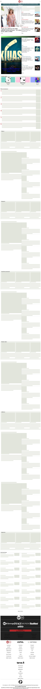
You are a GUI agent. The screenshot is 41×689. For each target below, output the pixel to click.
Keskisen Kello (37, 687)
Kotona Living (25, 687)
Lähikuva (3, 412)
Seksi (20, 674)
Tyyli (20, 654)
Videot (2, 131)
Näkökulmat (8, 650)
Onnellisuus (20, 673)
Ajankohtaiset (8, 648)
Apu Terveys (8, 654)
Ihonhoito (20, 648)
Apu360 (8, 647)
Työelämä (20, 656)
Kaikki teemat (8, 657)
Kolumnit (3, 201)
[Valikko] (0, 1)
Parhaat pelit (4, 76)
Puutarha (32, 652)
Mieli (20, 671)
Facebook (34, 635)
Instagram (34, 637)
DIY (32, 650)
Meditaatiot (20, 669)
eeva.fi (5, 687)
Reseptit (32, 645)
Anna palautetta (7, 637)
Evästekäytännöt (28, 685)
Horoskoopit (8, 656)
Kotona (21, 687)
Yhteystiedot (7, 635)
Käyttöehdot (15, 685)
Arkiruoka (32, 647)
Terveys (20, 676)
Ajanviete (3, 532)
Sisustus (32, 654)
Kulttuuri (20, 650)
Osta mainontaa (20, 634)
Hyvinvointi (20, 667)
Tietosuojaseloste (21, 685)
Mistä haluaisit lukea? (20, 631)
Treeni (20, 652)
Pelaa (8, 84)
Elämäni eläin (4, 341)
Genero (19, 687)
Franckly (16, 687)
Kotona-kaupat (31, 687)
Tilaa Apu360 (20, 630)
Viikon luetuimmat (4, 88)
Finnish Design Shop (10, 687)
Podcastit (9, 652)
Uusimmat (9, 645)
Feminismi (20, 645)
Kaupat (32, 648)
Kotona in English (32, 656)
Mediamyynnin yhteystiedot (20, 636)
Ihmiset (20, 647)
